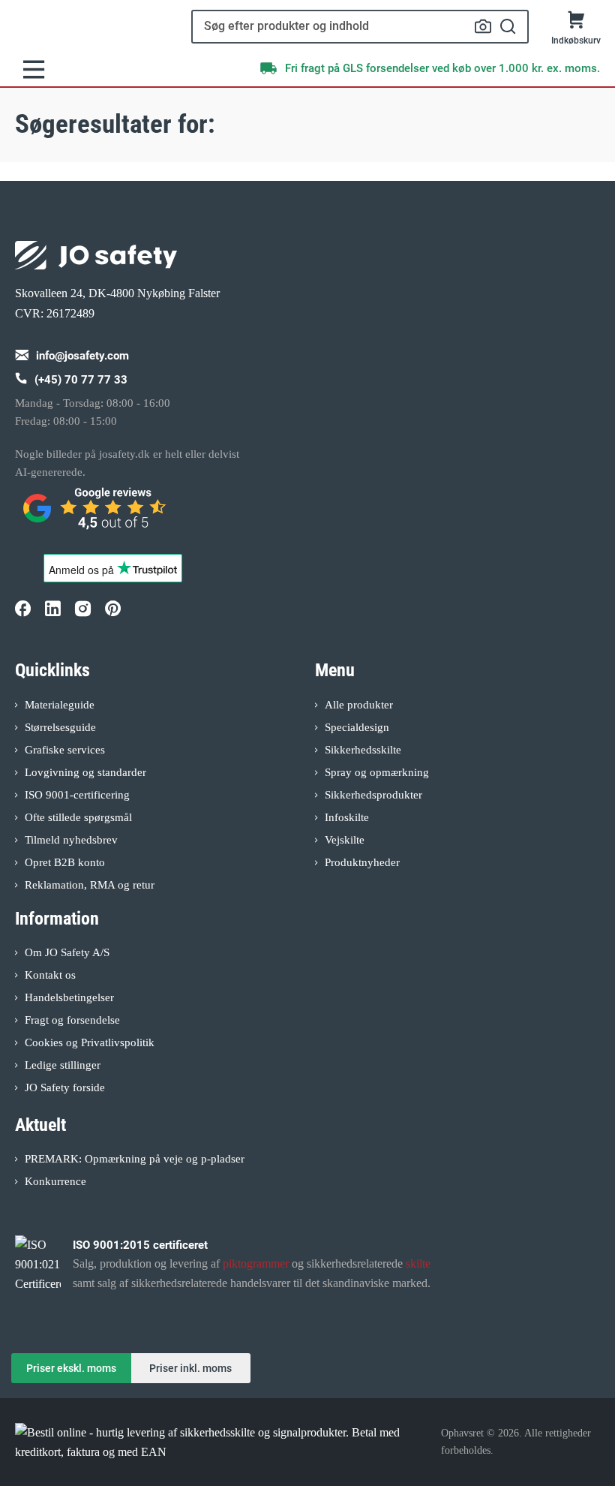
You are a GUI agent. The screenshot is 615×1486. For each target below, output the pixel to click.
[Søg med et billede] (483, 26)
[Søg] (508, 27)
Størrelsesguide (60, 727)
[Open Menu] (33, 69)
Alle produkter (359, 705)
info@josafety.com (82, 355)
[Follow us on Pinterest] (113, 608)
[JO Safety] (96, 515)
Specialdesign (357, 727)
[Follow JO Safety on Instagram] (83, 608)
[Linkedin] (53, 608)
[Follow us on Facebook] (23, 608)
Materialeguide (59, 705)
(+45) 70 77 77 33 (81, 380)
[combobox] (360, 27)
